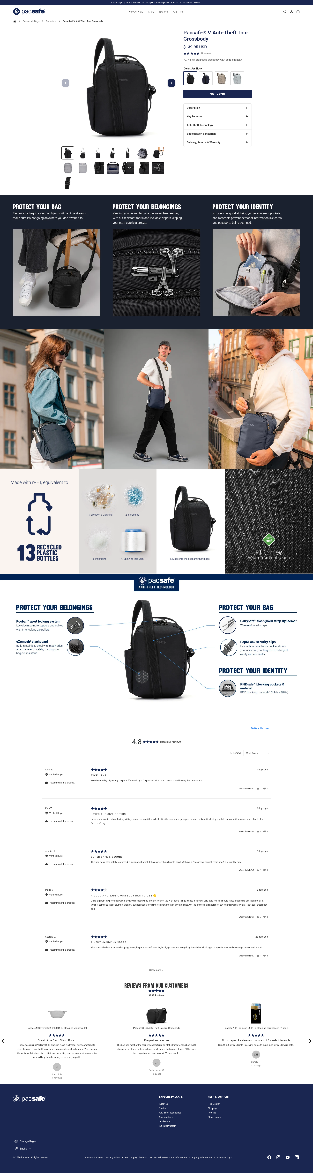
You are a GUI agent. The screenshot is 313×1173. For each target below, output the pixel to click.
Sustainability (166, 1117)
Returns (212, 1112)
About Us (163, 1104)
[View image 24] (67, 152)
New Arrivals (136, 11)
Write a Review (260, 728)
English (24, 1148)
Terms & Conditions (93, 1157)
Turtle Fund (165, 1121)
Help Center (214, 1104)
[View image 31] (67, 167)
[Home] (14, 21)
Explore (163, 11)
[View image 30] (157, 152)
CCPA (125, 1157)
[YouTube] (287, 1157)
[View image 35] (127, 167)
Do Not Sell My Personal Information (168, 1157)
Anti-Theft (178, 11)
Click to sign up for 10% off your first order (130, 2)
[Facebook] (269, 1157)
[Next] (309, 1041)
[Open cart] (298, 12)
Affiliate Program (167, 1126)
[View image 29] (142, 152)
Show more (155, 970)
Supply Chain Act (139, 1157)
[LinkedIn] (296, 1157)
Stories (162, 1108)
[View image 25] (82, 152)
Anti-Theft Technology (170, 1112)
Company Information (200, 1157)
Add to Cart (217, 93)
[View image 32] (82, 167)
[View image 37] (157, 167)
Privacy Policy (113, 1157)
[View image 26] (97, 152)
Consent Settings (223, 1157)
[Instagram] (278, 1157)
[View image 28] (127, 152)
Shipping (212, 1108)
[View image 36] (142, 167)
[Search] (285, 12)
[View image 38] (67, 182)
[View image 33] (97, 167)
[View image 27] (112, 152)
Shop (151, 11)
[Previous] (3, 1041)
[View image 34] (112, 167)
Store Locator (215, 1117)
